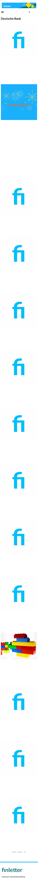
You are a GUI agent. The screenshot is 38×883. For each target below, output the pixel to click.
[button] (2, 12)
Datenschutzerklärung (17, 876)
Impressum (5, 876)
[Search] (29, 12)
